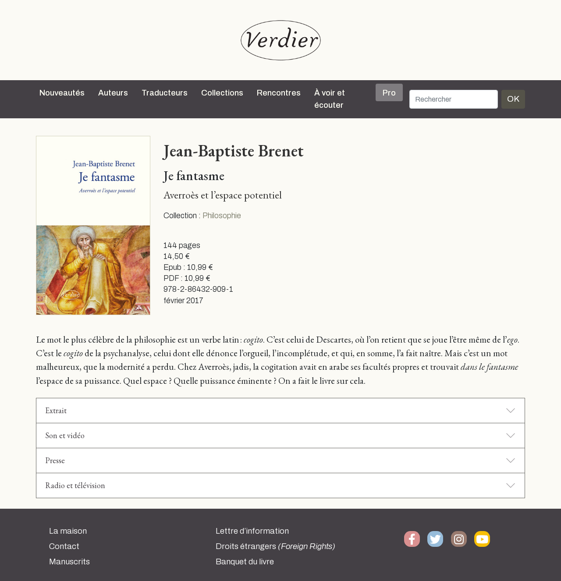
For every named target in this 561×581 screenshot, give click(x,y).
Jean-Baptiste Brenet (233, 150)
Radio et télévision (75, 485)
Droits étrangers (275, 546)
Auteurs (113, 93)
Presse (55, 460)
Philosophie (221, 216)
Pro (389, 93)
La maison (68, 531)
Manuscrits (69, 561)
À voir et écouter (329, 99)
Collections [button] (222, 93)
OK (513, 98)
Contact (64, 546)
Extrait (56, 410)
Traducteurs (165, 93)
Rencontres (279, 93)
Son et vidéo (65, 435)
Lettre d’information (252, 531)
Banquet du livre (245, 561)
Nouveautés (62, 93)
